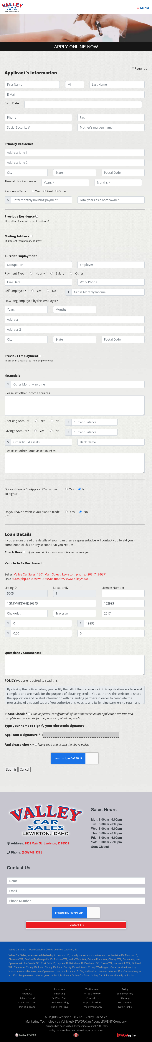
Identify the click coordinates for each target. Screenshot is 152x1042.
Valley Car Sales (96, 1017)
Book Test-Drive (59, 1007)
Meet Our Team (27, 1002)
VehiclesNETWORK (74, 1021)
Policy (125, 989)
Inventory (59, 989)
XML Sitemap (125, 1002)
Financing (59, 993)
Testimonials (92, 989)
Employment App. (92, 1007)
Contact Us (76, 925)
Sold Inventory (125, 993)
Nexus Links (125, 1007)
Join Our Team (27, 1007)
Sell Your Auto (59, 998)
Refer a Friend (27, 998)
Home (27, 989)
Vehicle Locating (60, 1002)
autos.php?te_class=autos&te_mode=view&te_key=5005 (50, 579)
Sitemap (125, 998)
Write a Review (92, 993)
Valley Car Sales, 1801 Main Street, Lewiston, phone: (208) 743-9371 (60, 574)
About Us (27, 993)
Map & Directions (92, 1002)
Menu (144, 8)
